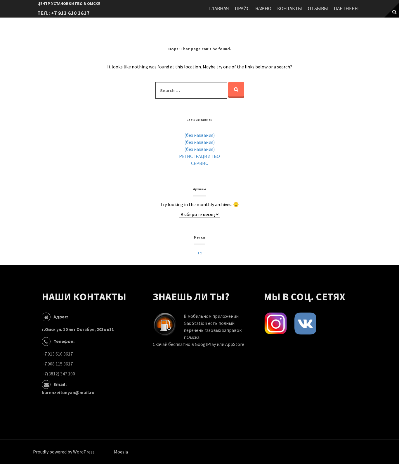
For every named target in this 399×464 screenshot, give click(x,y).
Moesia (121, 452)
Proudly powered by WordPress (64, 452)
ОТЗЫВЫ (318, 8)
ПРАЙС (242, 8)
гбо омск (286, 343)
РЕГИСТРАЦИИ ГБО (199, 156)
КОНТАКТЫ (289, 8)
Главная (219, 8)
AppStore (234, 344)
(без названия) (199, 135)
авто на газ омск (313, 343)
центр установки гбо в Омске (68, 3)
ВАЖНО (263, 8)
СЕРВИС (199, 163)
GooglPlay (205, 344)
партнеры (346, 8)
